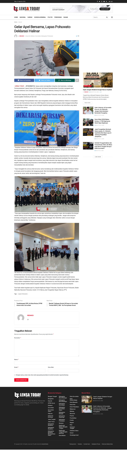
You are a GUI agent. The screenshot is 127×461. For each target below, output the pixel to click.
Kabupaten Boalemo (51, 424)
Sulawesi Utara (74, 430)
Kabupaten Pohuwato (47, 36)
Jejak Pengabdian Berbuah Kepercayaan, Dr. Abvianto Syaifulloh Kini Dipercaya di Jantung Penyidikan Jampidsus (103, 132)
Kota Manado (73, 402)
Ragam (66, 17)
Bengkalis (51, 398)
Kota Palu (72, 404)
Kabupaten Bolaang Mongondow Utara (51, 433)
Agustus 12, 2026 (99, 138)
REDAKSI (21, 36)
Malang (72, 411)
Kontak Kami (87, 444)
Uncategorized (74, 435)
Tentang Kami (72, 444)
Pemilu (72, 415)
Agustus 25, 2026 (94, 92)
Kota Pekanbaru (74, 406)
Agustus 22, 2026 (99, 115)
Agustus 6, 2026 (99, 150)
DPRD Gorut (51, 403)
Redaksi (80, 444)
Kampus (61, 423)
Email (16, 367)
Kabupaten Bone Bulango (63, 397)
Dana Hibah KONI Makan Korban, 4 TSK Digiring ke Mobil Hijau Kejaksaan (102, 121)
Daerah (30, 17)
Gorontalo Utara (51, 410)
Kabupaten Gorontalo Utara (62, 409)
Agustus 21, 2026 (99, 125)
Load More (98, 156)
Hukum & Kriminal (40, 17)
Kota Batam (62, 435)
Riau (71, 424)
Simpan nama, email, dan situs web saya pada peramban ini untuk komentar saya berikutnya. (42, 375)
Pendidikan (58, 17)
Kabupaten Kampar (62, 413)
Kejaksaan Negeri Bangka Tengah (63, 427)
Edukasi (32, 36)
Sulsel (71, 433)
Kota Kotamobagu (73, 399)
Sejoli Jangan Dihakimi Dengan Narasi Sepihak (97, 90)
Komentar (17, 338)
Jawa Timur (51, 421)
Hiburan (50, 413)
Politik (50, 17)
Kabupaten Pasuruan (62, 416)
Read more (87, 102)
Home (16, 17)
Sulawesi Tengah (72, 427)
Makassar (73, 409)
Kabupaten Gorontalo (62, 404)
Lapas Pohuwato (22, 294)
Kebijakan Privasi (96, 444)
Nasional (23, 17)
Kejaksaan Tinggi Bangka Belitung (63, 432)
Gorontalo (38, 36)
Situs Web (51, 367)
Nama (16, 359)
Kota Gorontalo (74, 396)
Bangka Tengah (52, 396)
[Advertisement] (96, 37)
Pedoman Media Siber (107, 444)
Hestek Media (45, 444)
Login (111, 1)
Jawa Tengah (51, 419)
